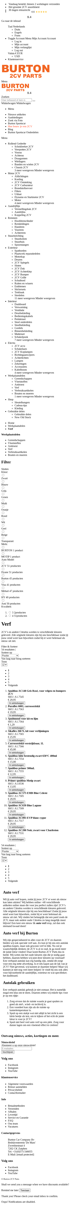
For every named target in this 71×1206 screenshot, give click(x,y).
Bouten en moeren (24, 393)
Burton (42, 951)
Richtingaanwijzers (25, 354)
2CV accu (20, 345)
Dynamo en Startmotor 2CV (29, 197)
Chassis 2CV (21, 167)
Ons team (13, 1123)
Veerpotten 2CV (23, 149)
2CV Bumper (22, 274)
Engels (18, 32)
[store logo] (25, 78)
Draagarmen (21, 158)
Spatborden (20, 250)
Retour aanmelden (17, 1086)
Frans (17, 35)
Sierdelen (19, 295)
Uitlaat (18, 194)
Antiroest (19, 384)
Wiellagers (20, 161)
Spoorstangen (22, 244)
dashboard (12, 975)
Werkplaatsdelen (16, 425)
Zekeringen (20, 363)
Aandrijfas (20, 212)
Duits (17, 29)
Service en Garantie (18, 1117)
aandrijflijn (30, 972)
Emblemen (20, 286)
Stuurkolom (21, 238)
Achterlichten (22, 357)
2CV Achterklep (23, 271)
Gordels (19, 328)
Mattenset (20, 334)
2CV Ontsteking (23, 182)
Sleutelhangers (22, 402)
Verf (17, 387)
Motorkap (20, 256)
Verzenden (13, 1108)
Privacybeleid (15, 1089)
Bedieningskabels (24, 316)
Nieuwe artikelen (17, 114)
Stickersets (20, 289)
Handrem (19, 226)
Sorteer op (6, 652)
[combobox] (16, 100)
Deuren (18, 259)
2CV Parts (51, 951)
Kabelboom (21, 369)
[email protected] (25, 1154)
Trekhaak (19, 292)
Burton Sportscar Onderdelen (23, 132)
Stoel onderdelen (23, 322)
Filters (18, 191)
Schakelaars (21, 348)
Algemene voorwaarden (20, 1084)
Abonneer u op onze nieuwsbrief (18, 1045)
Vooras (18, 152)
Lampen (19, 360)
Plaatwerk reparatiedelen (27, 253)
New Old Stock (23, 417)
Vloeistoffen (21, 381)
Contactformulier (17, 1092)
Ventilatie (19, 310)
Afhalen (12, 1111)
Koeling (19, 179)
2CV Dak (20, 268)
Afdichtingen (21, 176)
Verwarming (21, 307)
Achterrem (20, 232)
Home (11, 423)
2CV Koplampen (24, 351)
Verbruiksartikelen (24, 390)
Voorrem (19, 229)
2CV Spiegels (22, 262)
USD (17, 56)
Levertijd (12, 1114)
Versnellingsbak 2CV (26, 209)
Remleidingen (22, 223)
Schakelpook (21, 337)
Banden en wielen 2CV (27, 164)
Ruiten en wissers (24, 283)
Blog (10, 129)
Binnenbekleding (23, 331)
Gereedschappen (23, 378)
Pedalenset (20, 319)
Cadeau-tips (21, 405)
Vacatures (13, 1126)
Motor (18, 200)
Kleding (19, 408)
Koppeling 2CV (23, 215)
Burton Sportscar (17, 123)
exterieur (42, 972)
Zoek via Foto (15, 120)
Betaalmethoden (16, 1105)
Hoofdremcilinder (24, 221)
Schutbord (20, 280)
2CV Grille (20, 277)
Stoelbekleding (22, 325)
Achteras (19, 155)
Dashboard (20, 304)
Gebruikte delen (23, 414)
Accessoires (21, 366)
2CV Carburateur (24, 185)
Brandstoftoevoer (24, 188)
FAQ (10, 1120)
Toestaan (24, 1190)
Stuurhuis (19, 241)
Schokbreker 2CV (24, 146)
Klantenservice (15, 59)
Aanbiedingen (15, 117)
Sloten (18, 265)
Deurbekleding (22, 313)
